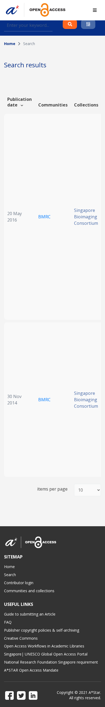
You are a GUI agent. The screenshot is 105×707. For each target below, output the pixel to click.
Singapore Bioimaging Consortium (86, 216)
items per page (52, 489)
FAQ (8, 622)
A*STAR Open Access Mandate (31, 670)
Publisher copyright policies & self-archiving (41, 630)
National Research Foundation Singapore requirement (51, 662)
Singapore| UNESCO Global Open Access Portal (46, 654)
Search (10, 574)
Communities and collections (29, 590)
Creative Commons (21, 638)
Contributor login (18, 582)
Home (9, 43)
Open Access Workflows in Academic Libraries (44, 646)
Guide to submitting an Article (29, 614)
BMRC (44, 217)
